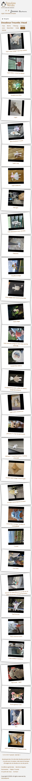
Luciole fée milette (16, 366)
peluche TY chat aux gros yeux (15, 434)
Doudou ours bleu (16, 95)
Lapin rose (16, 163)
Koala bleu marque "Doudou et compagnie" (15, 525)
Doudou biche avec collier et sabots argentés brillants (16, 389)
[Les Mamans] (14, 10)
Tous (3, 26)
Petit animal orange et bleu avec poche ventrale (16, 344)
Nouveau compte (10, 13)
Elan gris (15, 207)
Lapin (15, 117)
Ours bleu (16, 568)
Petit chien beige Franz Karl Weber (16, 51)
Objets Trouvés (14, 769)
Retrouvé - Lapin (16, 682)
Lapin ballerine (16, 185)
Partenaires (4, 769)
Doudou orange (16, 276)
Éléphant (16, 253)
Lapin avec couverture (16, 411)
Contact (15, 772)
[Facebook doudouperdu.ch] (6, 10)
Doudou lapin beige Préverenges (16, 478)
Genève (22, 26)
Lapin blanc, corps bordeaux (15, 73)
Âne (16, 727)
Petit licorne (15, 614)
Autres (4, 30)
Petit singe (16, 321)
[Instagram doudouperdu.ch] (8, 10)
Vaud (22, 28)
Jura (3, 28)
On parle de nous (6, 772)
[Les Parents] (23, 10)
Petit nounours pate (16, 636)
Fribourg (15, 26)
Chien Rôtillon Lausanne (15, 658)
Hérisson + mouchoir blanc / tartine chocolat (16, 457)
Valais (17, 28)
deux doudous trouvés (16, 141)
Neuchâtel (10, 28)
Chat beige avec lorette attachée (15, 297)
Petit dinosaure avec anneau (16, 231)
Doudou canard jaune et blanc (16, 501)
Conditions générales (7, 767)
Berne (9, 26)
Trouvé (16, 546)
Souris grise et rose (16, 704)
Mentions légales (21, 767)
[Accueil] (16, 4)
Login (2, 13)
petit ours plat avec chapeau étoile (15, 748)
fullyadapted (5, 778)
